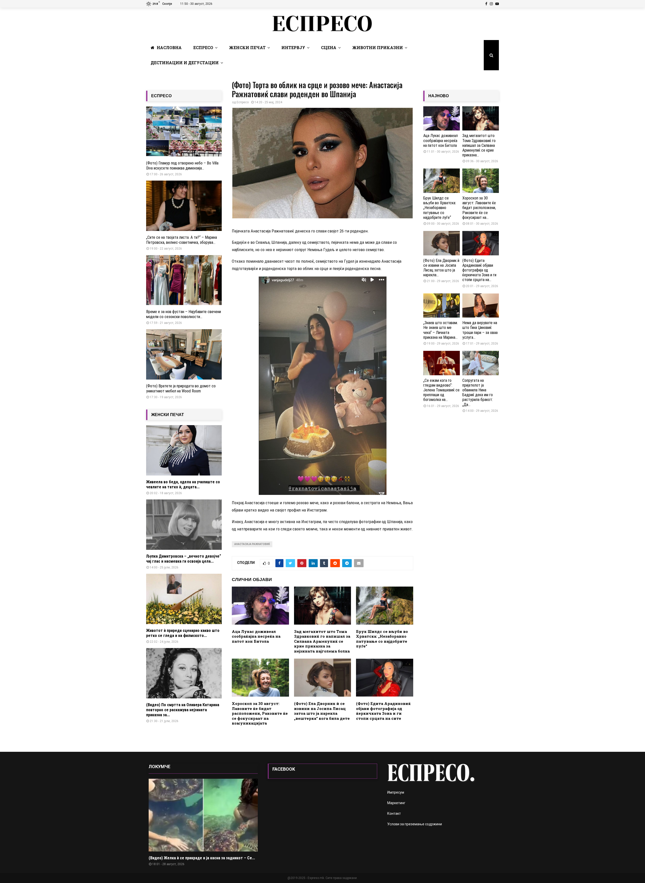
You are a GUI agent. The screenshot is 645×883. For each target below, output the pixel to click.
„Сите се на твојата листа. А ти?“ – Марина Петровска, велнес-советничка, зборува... (181, 240)
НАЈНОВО (438, 95)
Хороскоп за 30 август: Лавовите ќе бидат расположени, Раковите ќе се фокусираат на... (479, 208)
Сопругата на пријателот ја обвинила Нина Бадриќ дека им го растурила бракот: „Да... (477, 392)
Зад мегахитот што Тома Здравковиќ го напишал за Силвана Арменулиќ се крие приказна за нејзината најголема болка (322, 641)
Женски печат (247, 47)
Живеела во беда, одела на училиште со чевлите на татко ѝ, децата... (183, 484)
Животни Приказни (377, 47)
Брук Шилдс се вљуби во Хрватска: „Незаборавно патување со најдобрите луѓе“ (382, 639)
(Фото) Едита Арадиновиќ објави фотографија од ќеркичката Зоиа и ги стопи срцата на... (479, 270)
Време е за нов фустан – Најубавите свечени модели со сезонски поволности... (183, 314)
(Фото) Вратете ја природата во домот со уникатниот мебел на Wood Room (181, 388)
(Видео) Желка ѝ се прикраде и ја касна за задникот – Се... (202, 858)
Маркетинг (396, 803)
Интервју (293, 47)
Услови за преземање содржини (414, 824)
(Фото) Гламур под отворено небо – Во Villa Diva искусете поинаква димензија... (182, 166)
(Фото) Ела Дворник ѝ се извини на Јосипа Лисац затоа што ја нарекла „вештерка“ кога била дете (322, 711)
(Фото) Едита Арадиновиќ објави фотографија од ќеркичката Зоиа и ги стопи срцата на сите (383, 711)
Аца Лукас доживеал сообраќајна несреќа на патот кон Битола (256, 636)
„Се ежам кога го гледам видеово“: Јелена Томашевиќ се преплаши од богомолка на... (441, 390)
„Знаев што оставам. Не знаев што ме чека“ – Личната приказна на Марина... (440, 330)
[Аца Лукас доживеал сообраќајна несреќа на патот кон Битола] (441, 118)
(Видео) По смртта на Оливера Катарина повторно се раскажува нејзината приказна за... (182, 709)
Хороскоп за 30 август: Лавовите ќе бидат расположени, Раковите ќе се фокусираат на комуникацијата (260, 713)
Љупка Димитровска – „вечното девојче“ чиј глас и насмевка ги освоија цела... (183, 559)
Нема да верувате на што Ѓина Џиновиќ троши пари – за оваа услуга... (480, 330)
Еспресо (203, 47)
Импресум (395, 792)
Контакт (394, 813)
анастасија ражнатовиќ (252, 544)
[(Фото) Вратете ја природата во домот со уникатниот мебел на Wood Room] (184, 354)
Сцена (328, 47)
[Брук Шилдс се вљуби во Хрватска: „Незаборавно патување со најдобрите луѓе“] (441, 180)
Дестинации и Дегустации (185, 62)
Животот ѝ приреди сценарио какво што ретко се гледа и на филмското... (182, 633)
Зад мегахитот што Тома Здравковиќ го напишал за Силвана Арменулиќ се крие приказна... (479, 145)
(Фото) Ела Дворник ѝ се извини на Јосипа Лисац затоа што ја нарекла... (441, 268)
